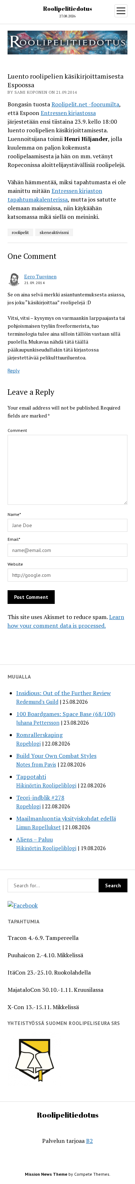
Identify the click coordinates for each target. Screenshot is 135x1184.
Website (15, 564)
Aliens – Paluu (34, 839)
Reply (14, 370)
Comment (17, 430)
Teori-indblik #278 (40, 797)
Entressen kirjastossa (68, 113)
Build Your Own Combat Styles (56, 756)
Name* (14, 514)
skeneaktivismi (54, 232)
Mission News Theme (46, 1174)
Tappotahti (31, 777)
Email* (14, 539)
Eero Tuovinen (40, 276)
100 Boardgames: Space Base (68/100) (65, 714)
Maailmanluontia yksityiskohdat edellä (66, 818)
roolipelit (20, 232)
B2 (89, 1141)
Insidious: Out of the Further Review (63, 693)
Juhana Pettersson (37, 722)
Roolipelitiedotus (67, 9)
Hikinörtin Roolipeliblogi (46, 785)
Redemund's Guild (37, 701)
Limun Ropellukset (38, 827)
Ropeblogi (28, 743)
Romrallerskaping (39, 735)
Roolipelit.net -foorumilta (85, 104)
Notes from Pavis (36, 764)
